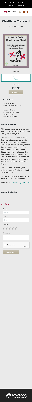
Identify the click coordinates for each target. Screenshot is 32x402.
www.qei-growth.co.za (21, 182)
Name (5, 209)
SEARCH (10, 5)
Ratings (5, 224)
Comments (6, 233)
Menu (25, 12)
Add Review (5, 204)
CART (20, 5)
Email (4, 217)
